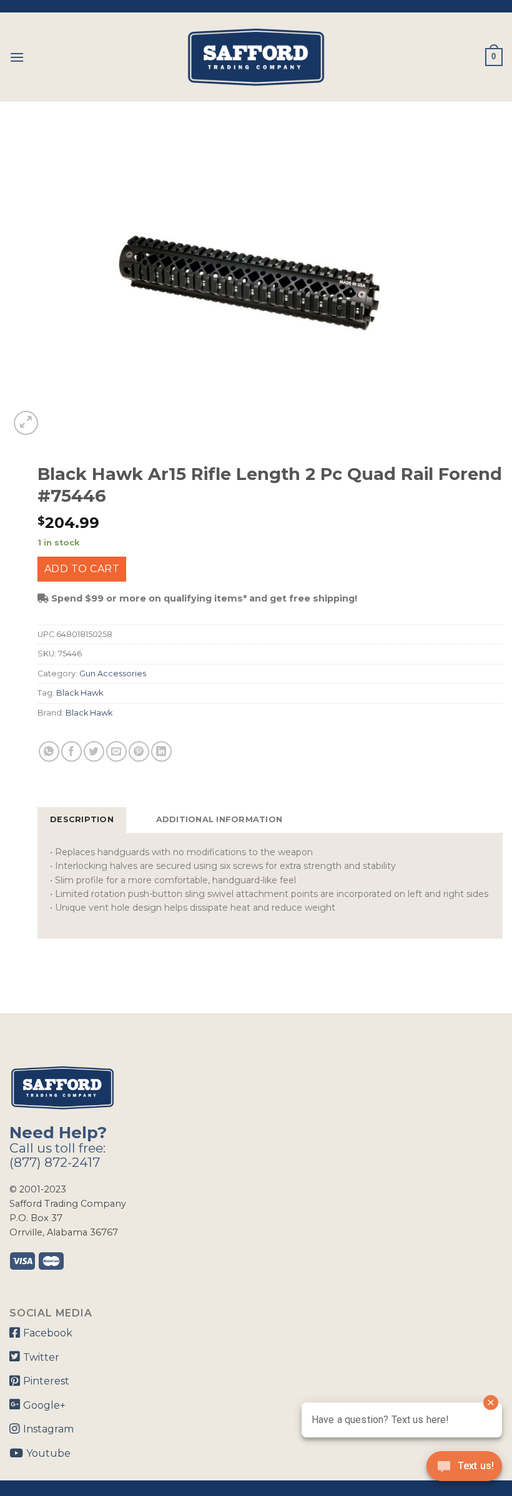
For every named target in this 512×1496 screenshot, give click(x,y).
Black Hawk (79, 693)
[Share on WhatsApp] (49, 751)
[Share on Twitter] (94, 751)
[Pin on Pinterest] (139, 751)
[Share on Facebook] (71, 751)
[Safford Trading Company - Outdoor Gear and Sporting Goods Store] (256, 57)
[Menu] (16, 57)
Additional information (219, 819)
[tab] (81, 819)
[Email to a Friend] (116, 751)
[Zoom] (26, 423)
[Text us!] (464, 1470)
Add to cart (81, 569)
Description (82, 819)
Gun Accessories (112, 673)
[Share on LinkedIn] (161, 751)
